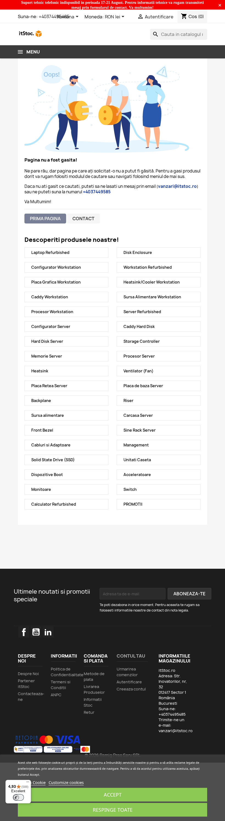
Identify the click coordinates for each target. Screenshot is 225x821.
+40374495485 (54, 16)
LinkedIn (48, 632)
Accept (113, 794)
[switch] (18, 797)
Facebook (23, 632)
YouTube (35, 632)
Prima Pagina (45, 219)
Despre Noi (28, 673)
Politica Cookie (32, 782)
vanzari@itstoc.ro (176, 730)
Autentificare (129, 681)
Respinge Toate (113, 809)
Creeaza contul (131, 689)
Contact (83, 219)
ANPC (56, 694)
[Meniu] (27, 783)
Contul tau (131, 656)
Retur (89, 712)
